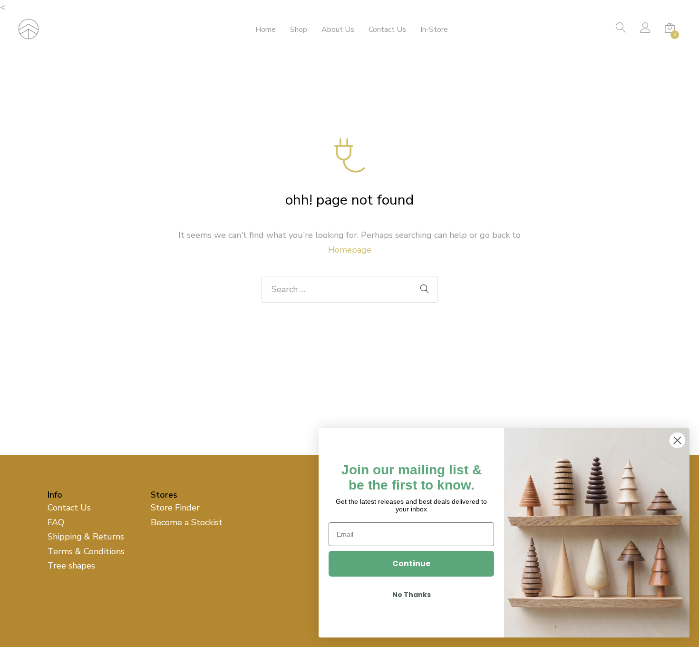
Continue (411, 563)
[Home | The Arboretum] (28, 28)
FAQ (56, 522)
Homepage (349, 249)
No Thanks (411, 594)
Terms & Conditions (86, 551)
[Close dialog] (677, 440)
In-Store (434, 29)
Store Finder (175, 507)
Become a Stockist (187, 522)
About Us (337, 29)
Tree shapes (71, 565)
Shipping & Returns (86, 536)
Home (265, 29)
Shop (298, 29)
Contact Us (387, 29)
